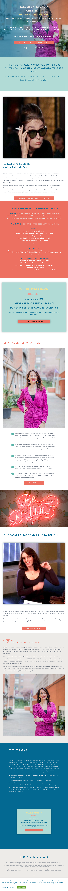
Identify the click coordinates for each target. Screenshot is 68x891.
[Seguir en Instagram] (24, 857)
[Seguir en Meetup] (44, 857)
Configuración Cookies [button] (9, 887)
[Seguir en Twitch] (47, 857)
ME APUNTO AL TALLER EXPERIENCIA (34, 42)
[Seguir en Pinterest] (27, 857)
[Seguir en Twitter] (30, 857)
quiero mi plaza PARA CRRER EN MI (34, 198)
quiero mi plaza (34, 628)
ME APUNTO (34, 483)
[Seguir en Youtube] (37, 857)
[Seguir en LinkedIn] (34, 857)
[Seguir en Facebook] (20, 857)
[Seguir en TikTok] (40, 857)
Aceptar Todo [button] (21, 887)
